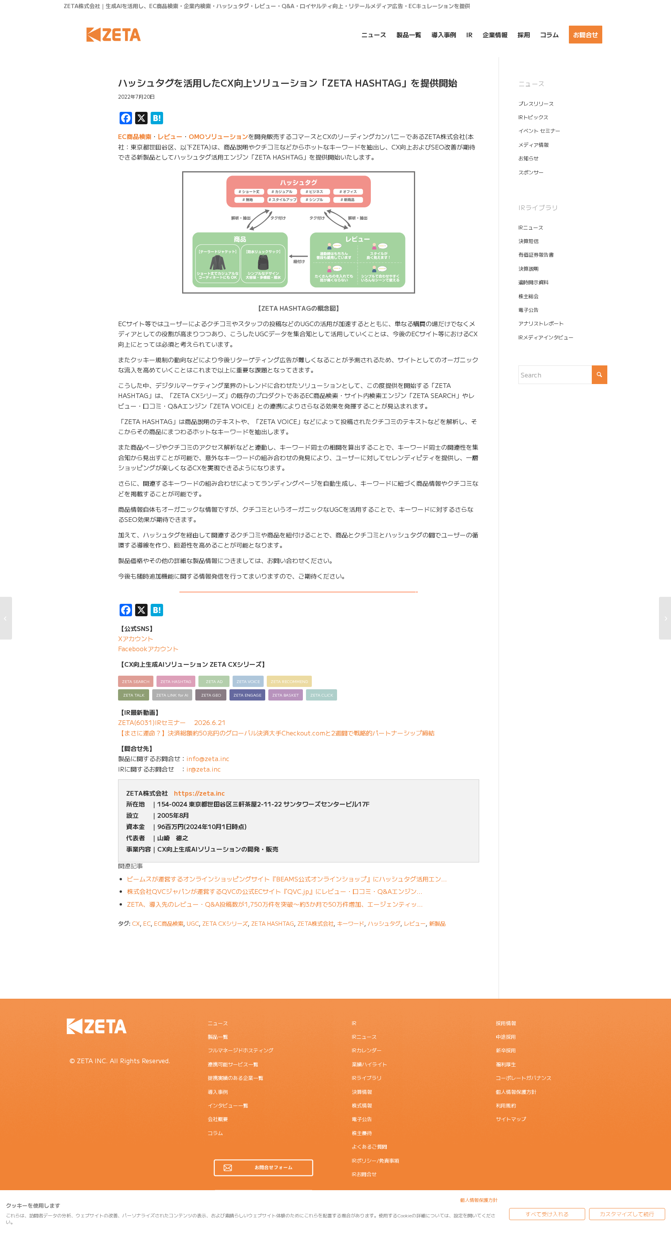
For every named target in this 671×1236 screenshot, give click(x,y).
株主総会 (528, 296)
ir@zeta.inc (203, 769)
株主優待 (362, 1133)
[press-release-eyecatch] (81, 114)
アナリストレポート (541, 323)
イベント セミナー (539, 130)
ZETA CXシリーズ (225, 923)
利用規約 (506, 1105)
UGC (193, 923)
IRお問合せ (364, 1174)
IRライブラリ (367, 1077)
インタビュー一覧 (228, 1105)
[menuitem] (373, 34)
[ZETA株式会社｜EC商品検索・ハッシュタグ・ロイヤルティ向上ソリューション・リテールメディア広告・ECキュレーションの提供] (113, 34)
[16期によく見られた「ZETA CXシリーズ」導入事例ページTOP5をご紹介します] (665, 618)
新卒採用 (506, 1050)
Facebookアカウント (148, 648)
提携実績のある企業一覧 (235, 1077)
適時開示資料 (533, 282)
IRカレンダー (367, 1050)
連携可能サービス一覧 (233, 1064)
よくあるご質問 (369, 1146)
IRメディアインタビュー (546, 337)
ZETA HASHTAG (272, 923)
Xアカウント (135, 638)
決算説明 (528, 268)
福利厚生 (506, 1064)
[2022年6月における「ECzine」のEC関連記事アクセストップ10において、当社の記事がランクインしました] (6, 618)
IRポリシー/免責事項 (375, 1160)
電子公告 (528, 309)
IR (354, 1023)
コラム (215, 1133)
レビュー (170, 136)
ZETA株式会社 (315, 923)
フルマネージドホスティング (240, 1050)
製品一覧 (218, 1036)
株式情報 (362, 1105)
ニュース (218, 1023)
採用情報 (506, 1023)
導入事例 (218, 1091)
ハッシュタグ (384, 923)
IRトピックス (533, 117)
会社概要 (218, 1119)
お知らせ (528, 158)
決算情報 (362, 1091)
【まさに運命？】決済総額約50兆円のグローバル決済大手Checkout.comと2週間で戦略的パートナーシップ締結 (276, 732)
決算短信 (528, 241)
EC (147, 923)
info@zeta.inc (207, 758)
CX (136, 923)
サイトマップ (511, 1119)
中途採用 (506, 1036)
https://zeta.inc (199, 793)
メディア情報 (533, 144)
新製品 (437, 923)
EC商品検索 (134, 136)
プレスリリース (536, 103)
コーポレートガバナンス (523, 1077)
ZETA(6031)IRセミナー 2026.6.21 (172, 722)
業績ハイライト (369, 1064)
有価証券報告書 (536, 254)
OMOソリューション (218, 136)
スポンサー (531, 172)
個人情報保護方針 (516, 1091)
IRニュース (530, 227)
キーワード (350, 923)
